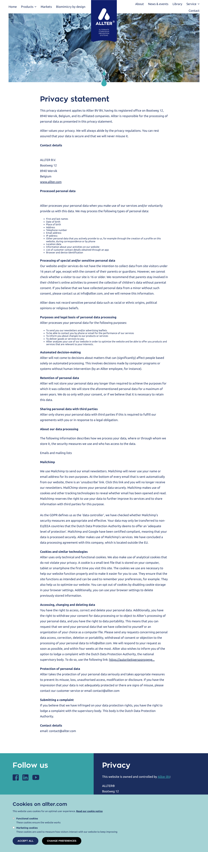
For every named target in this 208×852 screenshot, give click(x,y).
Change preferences (61, 841)
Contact (194, 10)
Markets (46, 6)
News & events (158, 4)
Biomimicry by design (70, 6)
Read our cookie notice (89, 811)
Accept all (25, 841)
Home (13, 6)
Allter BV (164, 776)
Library (177, 4)
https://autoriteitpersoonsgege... (132, 659)
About (139, 4)
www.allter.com (51, 182)
